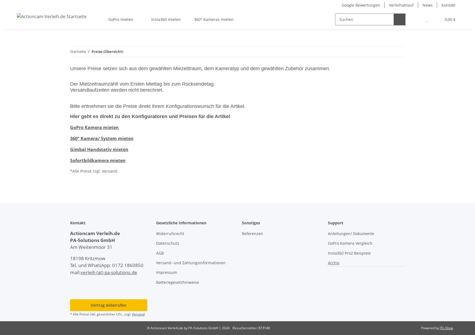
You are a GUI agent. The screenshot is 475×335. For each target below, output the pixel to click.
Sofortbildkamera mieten (98, 160)
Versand (138, 314)
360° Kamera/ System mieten (102, 138)
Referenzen (252, 233)
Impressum (166, 272)
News (427, 5)
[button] (416, 19)
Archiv (333, 262)
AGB (160, 253)
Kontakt (448, 5)
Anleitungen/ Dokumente (351, 233)
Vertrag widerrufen (108, 305)
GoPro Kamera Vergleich (350, 243)
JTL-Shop (446, 328)
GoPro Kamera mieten (94, 127)
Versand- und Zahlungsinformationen (191, 262)
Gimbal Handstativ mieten (99, 149)
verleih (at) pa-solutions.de (109, 272)
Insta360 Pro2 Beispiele (349, 253)
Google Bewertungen (361, 5)
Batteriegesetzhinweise (177, 282)
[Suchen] (399, 19)
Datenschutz (167, 243)
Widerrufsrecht (170, 233)
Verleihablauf (401, 5)
